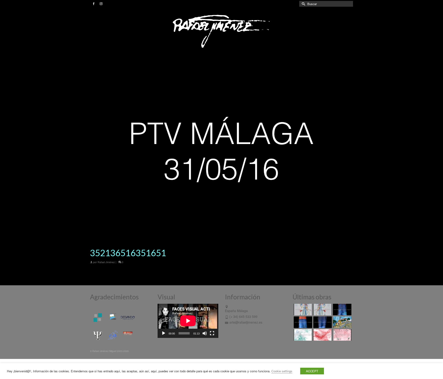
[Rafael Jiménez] (221, 31)
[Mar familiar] (341, 309)
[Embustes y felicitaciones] (302, 335)
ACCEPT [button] (312, 371)
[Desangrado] (322, 335)
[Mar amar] (302, 322)
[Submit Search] (302, 4)
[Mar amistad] (322, 322)
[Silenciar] (204, 333)
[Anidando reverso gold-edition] (302, 309)
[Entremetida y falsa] (341, 335)
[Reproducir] (163, 333)
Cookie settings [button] (281, 371)
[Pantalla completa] (212, 333)
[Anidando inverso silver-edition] (322, 309)
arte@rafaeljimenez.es (245, 322)
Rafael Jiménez (106, 262)
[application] (188, 321)
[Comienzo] (341, 322)
